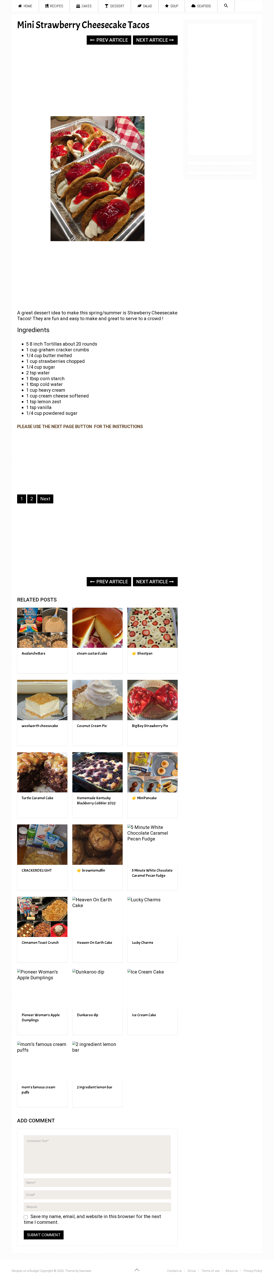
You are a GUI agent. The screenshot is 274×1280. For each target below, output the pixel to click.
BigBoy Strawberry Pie (150, 725)
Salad (147, 5)
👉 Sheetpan (142, 653)
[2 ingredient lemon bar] (97, 1061)
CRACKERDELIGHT (37, 870)
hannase (85, 1271)
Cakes (86, 5)
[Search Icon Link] (226, 6)
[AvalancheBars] (42, 628)
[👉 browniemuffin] (97, 844)
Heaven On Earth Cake (94, 942)
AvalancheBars (33, 653)
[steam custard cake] (97, 628)
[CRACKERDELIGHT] (42, 844)
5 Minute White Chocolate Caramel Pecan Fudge (152, 873)
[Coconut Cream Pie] (97, 700)
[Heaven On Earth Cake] (97, 917)
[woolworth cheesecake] (42, 700)
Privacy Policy (253, 1271)
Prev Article (111, 40)
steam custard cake (92, 653)
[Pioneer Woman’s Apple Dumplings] (42, 989)
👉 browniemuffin (91, 870)
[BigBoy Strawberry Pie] (152, 700)
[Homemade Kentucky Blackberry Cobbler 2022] (97, 772)
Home (27, 5)
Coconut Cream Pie (92, 725)
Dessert (116, 5)
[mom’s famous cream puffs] (42, 1061)
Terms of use (211, 1271)
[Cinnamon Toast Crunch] (42, 917)
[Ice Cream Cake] (152, 989)
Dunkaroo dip (87, 1015)
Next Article (152, 40)
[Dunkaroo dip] (97, 989)
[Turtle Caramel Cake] (42, 772)
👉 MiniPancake (144, 798)
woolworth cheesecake (40, 725)
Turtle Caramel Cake (37, 798)
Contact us (174, 1271)
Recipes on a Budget (25, 1271)
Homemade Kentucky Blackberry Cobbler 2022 (96, 801)
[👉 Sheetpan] (152, 628)
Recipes (56, 5)
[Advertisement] (97, 81)
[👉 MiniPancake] (152, 772)
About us (232, 1271)
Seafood (203, 5)
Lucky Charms (142, 942)
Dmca (192, 1271)
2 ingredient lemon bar (94, 1087)
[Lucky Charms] (152, 917)
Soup (174, 5)
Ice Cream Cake (144, 1015)
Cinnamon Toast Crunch (40, 942)
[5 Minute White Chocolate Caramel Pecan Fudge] (152, 844)
